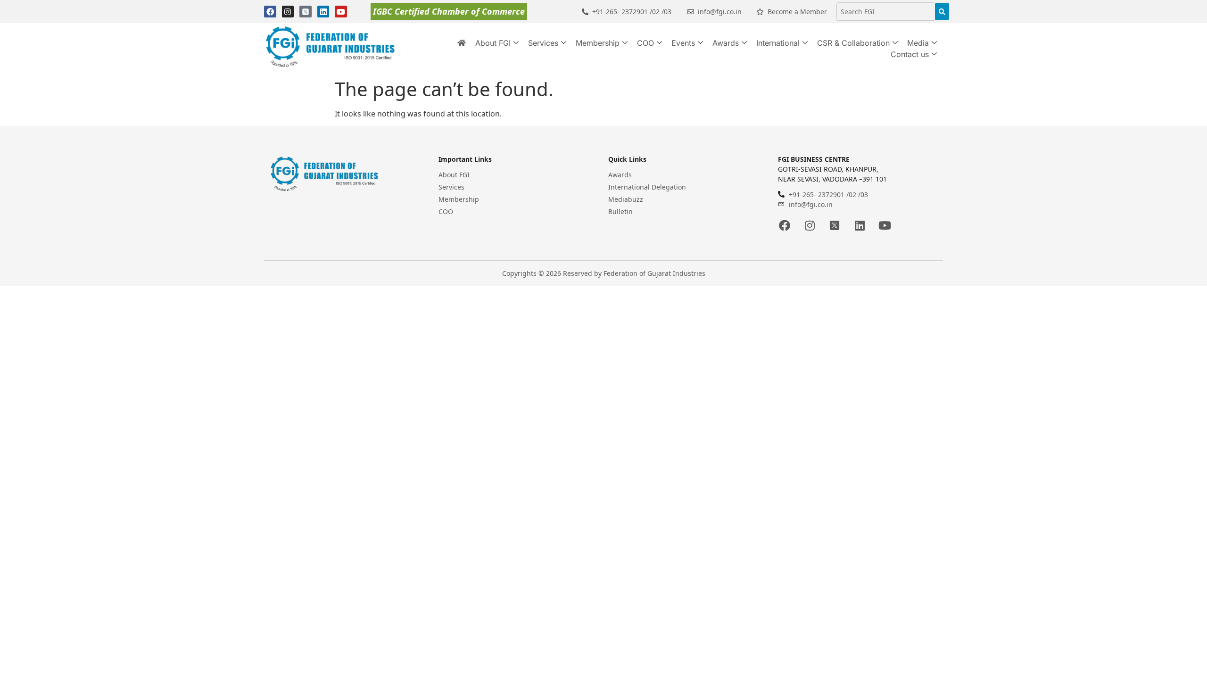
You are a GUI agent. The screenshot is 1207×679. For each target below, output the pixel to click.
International (778, 43)
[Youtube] (341, 12)
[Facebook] (270, 12)
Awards (725, 43)
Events (683, 43)
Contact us (910, 54)
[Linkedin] (323, 12)
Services (543, 43)
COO (645, 43)
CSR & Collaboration (853, 43)
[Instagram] (288, 12)
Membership (598, 43)
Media (918, 43)
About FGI (493, 43)
